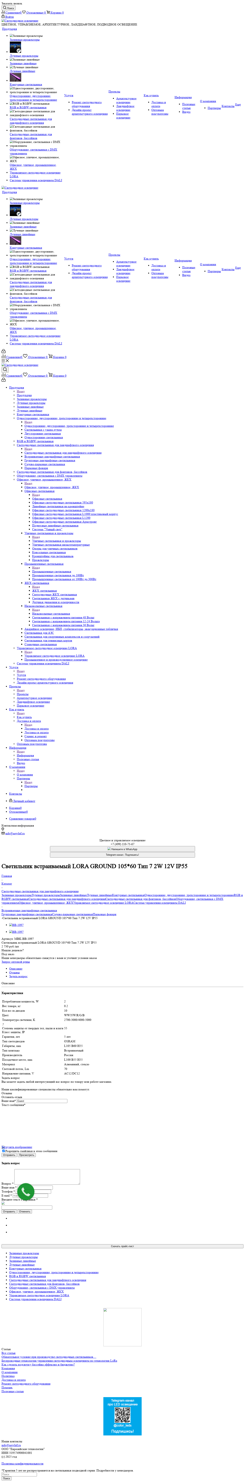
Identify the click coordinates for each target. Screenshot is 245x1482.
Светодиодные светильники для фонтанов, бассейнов (140, 899)
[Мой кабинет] (4, 352)
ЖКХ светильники (44, 590)
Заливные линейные (73, 895)
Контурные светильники (128, 895)
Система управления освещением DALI (159, 903)
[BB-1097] (16, 925)
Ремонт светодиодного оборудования (26, 1383)
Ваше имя (9, 1101)
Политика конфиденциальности (22, 1463)
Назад (20, 391)
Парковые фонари (104, 914)
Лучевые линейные (99, 895)
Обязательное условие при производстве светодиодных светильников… (49, 1357)
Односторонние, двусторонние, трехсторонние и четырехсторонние (69, 426)
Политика (8, 1376)
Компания (8, 1368)
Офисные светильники (47, 498)
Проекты (23, 694)
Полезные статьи (13, 1391)
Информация (25, 755)
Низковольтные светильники (51, 613)
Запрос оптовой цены (16, 962)
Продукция (24, 395)
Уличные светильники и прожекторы (56, 541)
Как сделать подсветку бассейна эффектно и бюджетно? (38, 1364)
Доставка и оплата (36, 728)
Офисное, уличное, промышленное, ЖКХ (51, 487)
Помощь (7, 1387)
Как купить (24, 717)
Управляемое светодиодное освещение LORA (54, 656)
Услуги (21, 675)
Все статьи (9, 1353)
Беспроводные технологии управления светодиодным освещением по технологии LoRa (59, 1360)
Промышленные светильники (51, 571)
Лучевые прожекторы (45, 895)
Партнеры (31, 786)
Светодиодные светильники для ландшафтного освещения (62, 452)
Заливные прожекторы (16, 895)
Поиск (6, 1478)
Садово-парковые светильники (72, 914)
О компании (25, 774)
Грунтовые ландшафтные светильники (27, 914)
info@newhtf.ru (15, 833)
